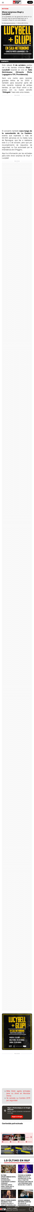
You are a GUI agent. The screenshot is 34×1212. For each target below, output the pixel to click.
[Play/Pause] (31, 1209)
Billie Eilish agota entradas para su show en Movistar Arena (18, 1093)
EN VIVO (30, 2)
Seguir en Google (17, 1116)
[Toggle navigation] (3, 2)
